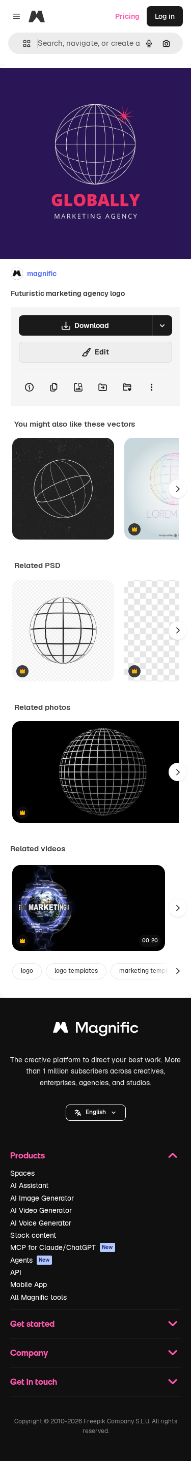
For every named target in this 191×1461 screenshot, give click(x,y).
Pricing (127, 16)
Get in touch (33, 1381)
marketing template (148, 971)
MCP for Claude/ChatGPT (61, 1247)
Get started (32, 1323)
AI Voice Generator (40, 1223)
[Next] (178, 489)
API (15, 1272)
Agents (30, 1260)
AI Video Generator (41, 1210)
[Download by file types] (162, 325)
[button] (96, 1113)
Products (27, 1155)
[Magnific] (96, 1030)
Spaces (22, 1173)
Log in (165, 16)
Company (29, 1352)
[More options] (151, 387)
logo (27, 971)
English (96, 1112)
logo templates (76, 971)
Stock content (33, 1235)
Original (65, 87)
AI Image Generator (42, 1198)
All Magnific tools (38, 1297)
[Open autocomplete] (23, 43)
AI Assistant (29, 1185)
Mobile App (28, 1284)
